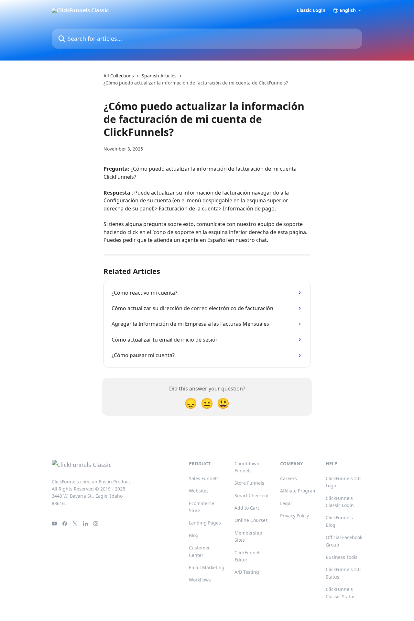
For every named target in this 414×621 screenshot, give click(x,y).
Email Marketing (206, 567)
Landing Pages (205, 523)
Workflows (200, 580)
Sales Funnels (204, 478)
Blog (194, 535)
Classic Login (311, 10)
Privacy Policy (294, 516)
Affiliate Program (298, 491)
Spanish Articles (159, 76)
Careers (288, 478)
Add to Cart (246, 508)
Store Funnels (249, 483)
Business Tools (341, 557)
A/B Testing (246, 572)
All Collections (119, 76)
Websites (199, 491)
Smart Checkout (251, 495)
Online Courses (251, 520)
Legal (286, 503)
